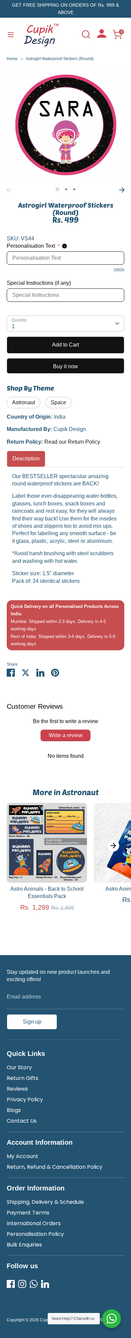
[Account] (102, 36)
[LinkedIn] (45, 1284)
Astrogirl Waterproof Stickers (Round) (60, 58)
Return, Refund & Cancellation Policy (54, 1167)
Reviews (17, 1089)
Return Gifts (22, 1078)
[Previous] (9, 190)
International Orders (34, 1223)
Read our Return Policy (72, 442)
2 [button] (66, 189)
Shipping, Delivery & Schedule (45, 1202)
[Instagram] (22, 1284)
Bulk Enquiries (24, 1245)
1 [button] (57, 189)
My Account (22, 1156)
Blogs (14, 1110)
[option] (65, 125)
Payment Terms (28, 1212)
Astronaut (23, 402)
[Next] (122, 190)
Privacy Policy (25, 1099)
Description (26, 458)
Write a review (66, 735)
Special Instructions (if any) (39, 283)
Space (58, 402)
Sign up (32, 1022)
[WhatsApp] (34, 1284)
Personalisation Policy (35, 1234)
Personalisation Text (33, 246)
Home (12, 58)
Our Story (19, 1067)
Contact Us (22, 1121)
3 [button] (74, 189)
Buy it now (65, 366)
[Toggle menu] (10, 34)
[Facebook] (11, 1284)
